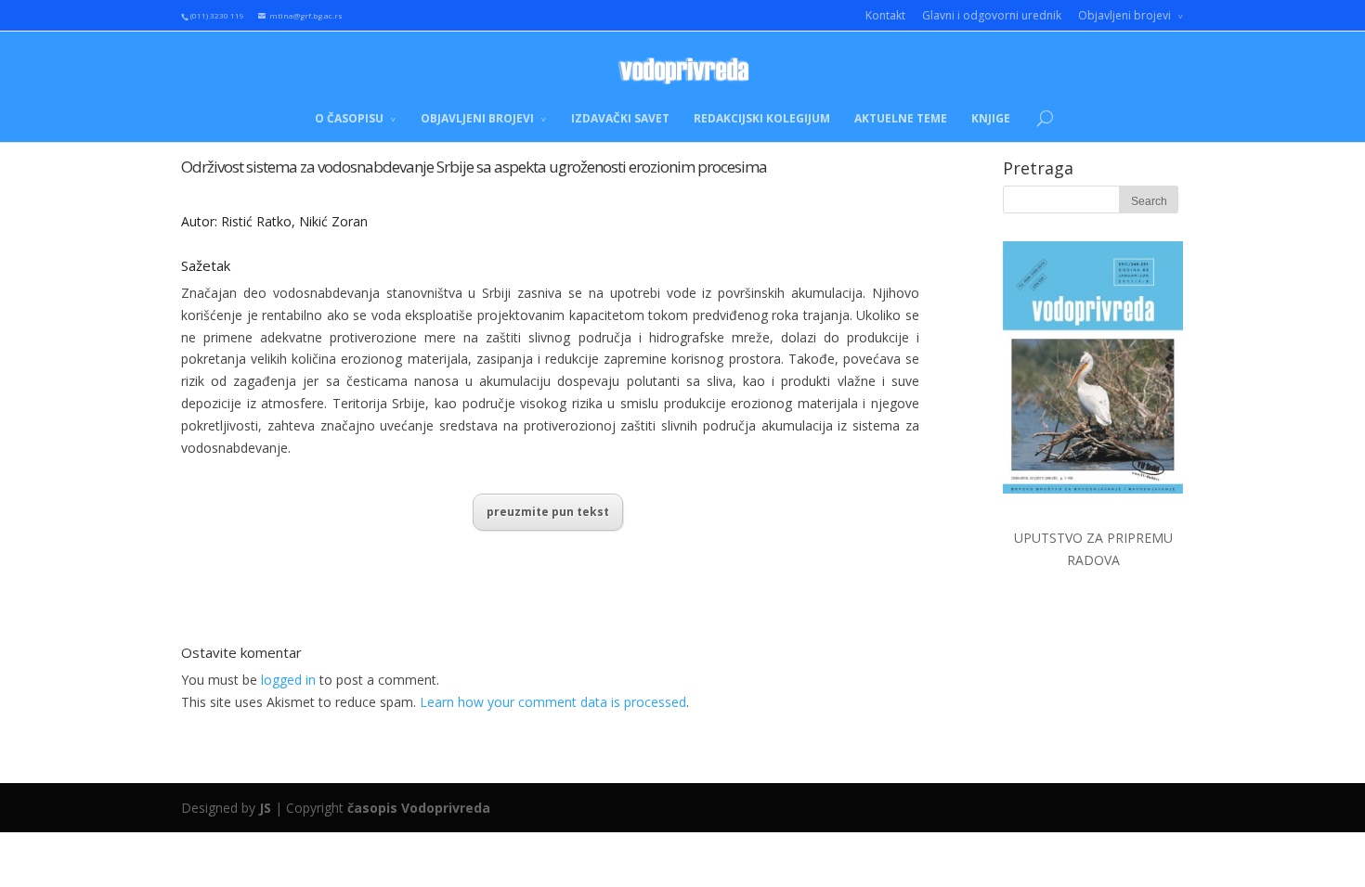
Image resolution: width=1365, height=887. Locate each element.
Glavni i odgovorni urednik (991, 15)
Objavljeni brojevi (1124, 15)
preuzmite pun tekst (548, 512)
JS (265, 807)
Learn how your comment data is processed (553, 702)
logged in (288, 679)
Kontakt (885, 15)
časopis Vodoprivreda (418, 807)
